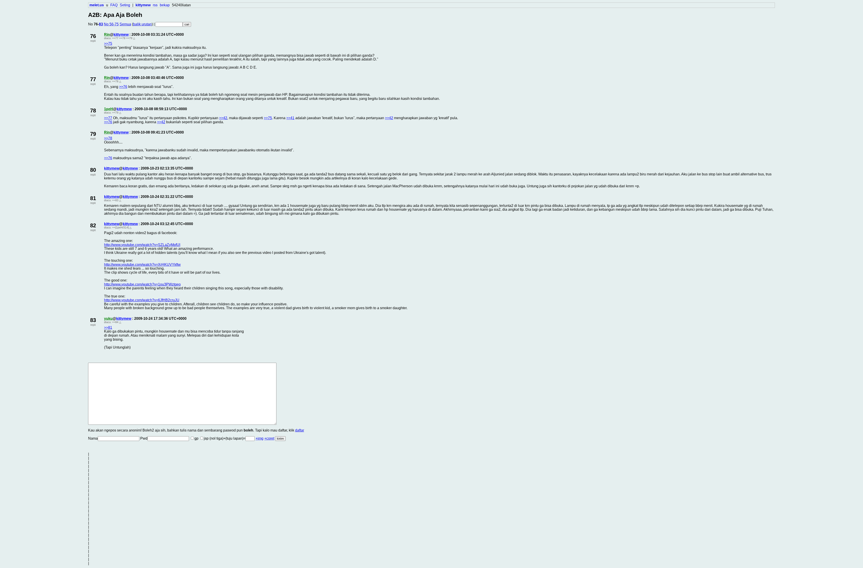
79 (93, 134)
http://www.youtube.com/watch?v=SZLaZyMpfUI (142, 245)
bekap (165, 5)
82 (93, 225)
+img (259, 438)
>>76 (123, 87)
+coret (269, 438)
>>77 (115, 38)
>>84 (115, 322)
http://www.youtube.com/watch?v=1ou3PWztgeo (142, 284)
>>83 (115, 200)
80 (93, 170)
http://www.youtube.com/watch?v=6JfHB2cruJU (141, 300)
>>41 (290, 118)
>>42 (223, 118)
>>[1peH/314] (120, 227)
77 (93, 79)
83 (101, 24)
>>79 (129, 38)
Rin (107, 34)
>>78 (122, 38)
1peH (108, 109)
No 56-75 (111, 24)
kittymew (121, 34)
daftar (299, 430)
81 (93, 198)
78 (93, 110)
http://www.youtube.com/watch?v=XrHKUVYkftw (142, 264)
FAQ (114, 5)
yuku (108, 318)
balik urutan (142, 24)
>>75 (108, 43)
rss (155, 5)
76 (93, 36)
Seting (125, 5)
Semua (125, 24)
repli (93, 40)
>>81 (108, 327)
